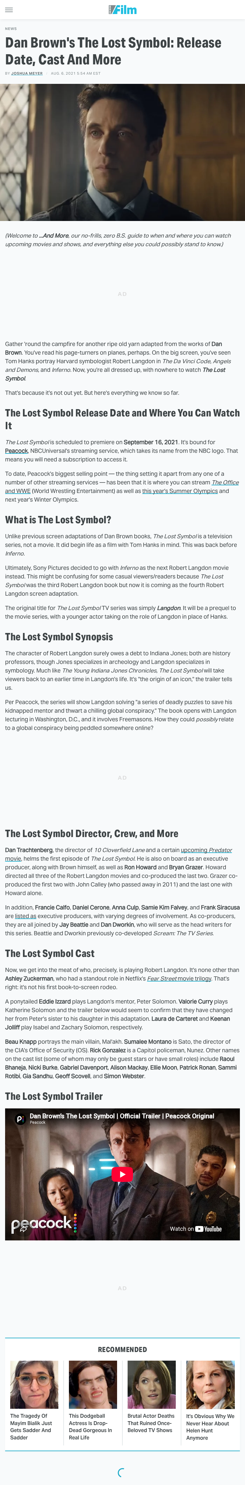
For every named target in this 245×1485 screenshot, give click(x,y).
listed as (25, 916)
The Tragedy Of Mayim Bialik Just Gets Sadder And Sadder (31, 1427)
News (11, 29)
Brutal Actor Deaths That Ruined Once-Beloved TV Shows (151, 1423)
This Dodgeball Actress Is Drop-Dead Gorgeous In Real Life (90, 1427)
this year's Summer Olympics (180, 491)
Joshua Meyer (27, 73)
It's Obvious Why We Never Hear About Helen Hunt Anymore (210, 1427)
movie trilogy (179, 978)
